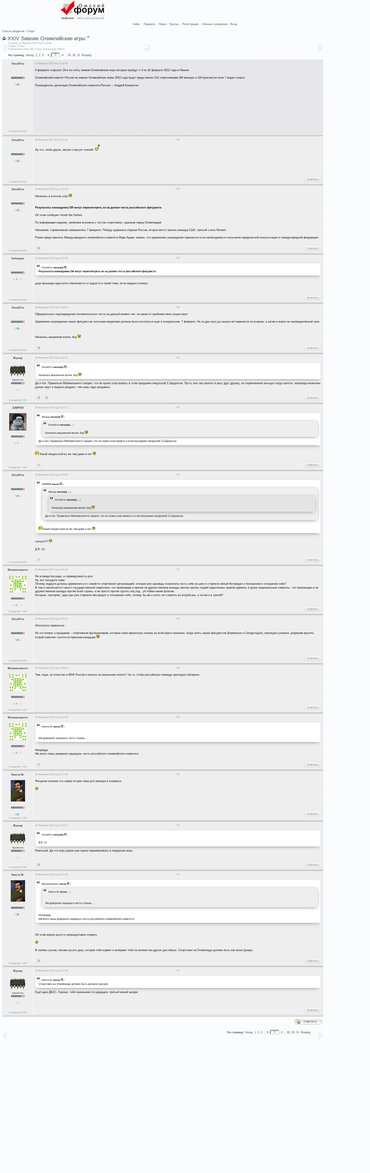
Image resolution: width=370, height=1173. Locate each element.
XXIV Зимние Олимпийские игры (46, 38)
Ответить (312, 179)
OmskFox (18, 63)
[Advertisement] (113, 114)
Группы (174, 24)
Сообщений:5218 (18, 131)
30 (73, 55)
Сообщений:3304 (18, 300)
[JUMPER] (38, 397)
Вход (233, 24)
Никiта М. (47, 726)
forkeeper (18, 258)
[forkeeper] (38, 248)
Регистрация (190, 24)
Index (136, 24)
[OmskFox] (38, 465)
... (72, 425)
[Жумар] (38, 348)
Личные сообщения (214, 24)
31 (78, 55)
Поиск (162, 24)
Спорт (31, 31)
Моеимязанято (18, 569)
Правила (149, 24)
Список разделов (13, 31)
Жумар (17, 358)
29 (69, 55)
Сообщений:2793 (18, 400)
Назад (30, 55)
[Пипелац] (46, 397)
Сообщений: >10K (17, 467)
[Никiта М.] (38, 764)
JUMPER (18, 407)
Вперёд (86, 55)
